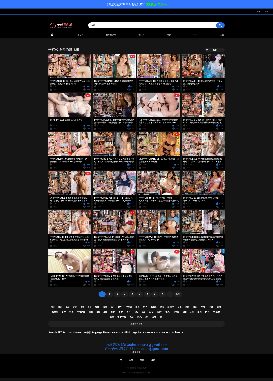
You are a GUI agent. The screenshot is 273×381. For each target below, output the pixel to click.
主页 (120, 360)
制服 (185, 312)
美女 (120, 312)
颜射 (97, 307)
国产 (129, 312)
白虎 (199, 312)
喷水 (60, 307)
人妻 (192, 312)
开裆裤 (176, 312)
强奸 (112, 307)
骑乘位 (170, 307)
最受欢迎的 (111, 35)
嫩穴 (120, 307)
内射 (207, 312)
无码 (75, 307)
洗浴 (162, 307)
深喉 (159, 312)
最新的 (80, 35)
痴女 (113, 312)
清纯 (105, 307)
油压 (67, 307)
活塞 (211, 307)
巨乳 (139, 317)
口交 (151, 312)
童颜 (91, 312)
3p (161, 317)
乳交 (132, 317)
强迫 (143, 312)
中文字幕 (121, 317)
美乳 (167, 312)
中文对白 (81, 312)
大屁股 (216, 312)
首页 (51, 35)
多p (146, 317)
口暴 (180, 307)
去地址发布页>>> (156, 4)
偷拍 (82, 307)
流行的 (141, 35)
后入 (145, 307)
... (170, 294)
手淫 (89, 307)
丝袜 (187, 307)
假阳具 (154, 307)
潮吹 (53, 307)
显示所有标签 (136, 324)
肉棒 (219, 307)
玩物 (154, 317)
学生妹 (129, 307)
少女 (203, 307)
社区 (195, 35)
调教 (63, 312)
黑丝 (112, 317)
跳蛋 (137, 307)
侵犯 (98, 312)
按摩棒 (55, 312)
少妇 (136, 312)
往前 (178, 294)
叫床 (195, 307)
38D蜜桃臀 (135, 373)
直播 (105, 312)
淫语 (71, 312)
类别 (169, 35)
